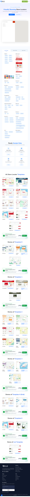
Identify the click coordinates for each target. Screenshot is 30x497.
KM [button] (5, 82)
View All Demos (18, 14)
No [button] (7, 113)
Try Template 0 (11, 185)
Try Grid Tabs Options (23, 406)
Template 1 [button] (10, 55)
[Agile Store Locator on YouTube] (7, 471)
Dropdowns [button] (22, 113)
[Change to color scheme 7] (9, 78)
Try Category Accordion (9, 323)
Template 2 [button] (6, 57)
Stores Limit (5, 116)
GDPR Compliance (18, 130)
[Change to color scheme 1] (7, 76)
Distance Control (18, 74)
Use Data (8, 154)
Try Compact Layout (23, 288)
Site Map (3, 478)
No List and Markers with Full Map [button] (20, 119)
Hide (5, 130)
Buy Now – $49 (25, 1)
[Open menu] (29, 1)
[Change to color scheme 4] (13, 76)
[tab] (6, 50)
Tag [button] (12, 105)
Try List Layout (11, 335)
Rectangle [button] (9, 105)
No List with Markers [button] (18, 121)
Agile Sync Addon (17, 471)
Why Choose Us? (4, 475)
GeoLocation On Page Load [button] (8, 90)
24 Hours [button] (21, 82)
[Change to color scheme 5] (5, 78)
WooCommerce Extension (19, 469)
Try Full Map (18, 265)
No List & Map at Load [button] (18, 123)
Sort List (17, 95)
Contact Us (16, 477)
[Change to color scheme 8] (11, 78)
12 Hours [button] (17, 82)
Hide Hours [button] (6, 133)
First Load (17, 116)
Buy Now (24, 235)
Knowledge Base (17, 476)
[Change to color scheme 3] (11, 76)
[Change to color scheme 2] (9, 76)
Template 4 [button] (6, 59)
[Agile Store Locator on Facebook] (3, 471)
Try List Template (24, 219)
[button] (19, 57)
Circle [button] (5, 105)
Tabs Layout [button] (17, 113)
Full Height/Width (6, 95)
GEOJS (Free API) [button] (7, 92)
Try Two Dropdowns (10, 288)
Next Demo (11, 14)
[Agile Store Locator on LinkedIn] (6, 471)
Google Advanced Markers (7, 103)
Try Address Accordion (22, 323)
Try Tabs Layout (11, 253)
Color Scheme (6, 74)
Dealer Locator (17, 470)
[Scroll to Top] (1, 495)
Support (16, 475)
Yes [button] (5, 113)
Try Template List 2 (17, 230)
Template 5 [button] (10, 59)
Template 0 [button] (6, 55)
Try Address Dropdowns (16, 382)
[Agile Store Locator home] (2, 1)
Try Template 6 (11, 219)
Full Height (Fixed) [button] (7, 100)
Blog (3, 477)
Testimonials (4, 476)
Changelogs (17, 478)
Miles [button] (8, 82)
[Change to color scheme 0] (5, 76)
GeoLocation (6, 85)
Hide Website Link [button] (7, 137)
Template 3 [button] (10, 57)
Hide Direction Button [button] (7, 135)
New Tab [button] (21, 105)
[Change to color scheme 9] (13, 78)
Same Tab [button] (17, 105)
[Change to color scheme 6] (7, 78)
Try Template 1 (24, 185)
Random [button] (17, 100)
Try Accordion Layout (23, 254)
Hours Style (17, 85)
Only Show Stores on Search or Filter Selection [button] (20, 125)
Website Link (17, 103)
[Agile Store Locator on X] (4, 471)
